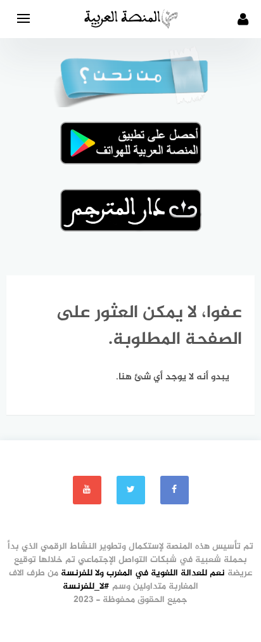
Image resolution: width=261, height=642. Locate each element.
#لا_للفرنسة (86, 586)
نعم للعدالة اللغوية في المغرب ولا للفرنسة (143, 573)
